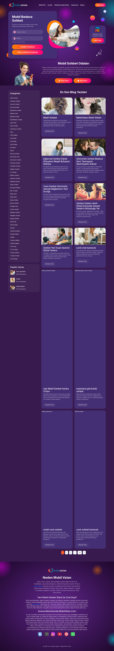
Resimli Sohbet (14, 218)
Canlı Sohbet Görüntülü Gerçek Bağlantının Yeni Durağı (55, 189)
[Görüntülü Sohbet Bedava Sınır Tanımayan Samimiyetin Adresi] (90, 147)
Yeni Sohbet (13, 259)
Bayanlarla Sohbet (15, 110)
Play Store (65, 81)
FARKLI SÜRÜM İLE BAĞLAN (27, 52)
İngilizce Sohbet (15, 169)
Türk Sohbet (14, 249)
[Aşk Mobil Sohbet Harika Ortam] (57, 327)
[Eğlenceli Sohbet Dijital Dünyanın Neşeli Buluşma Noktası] (57, 147)
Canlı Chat (13, 123)
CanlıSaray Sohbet (15, 129)
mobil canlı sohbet (52, 529)
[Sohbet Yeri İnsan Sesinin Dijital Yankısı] (57, 236)
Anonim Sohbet (14, 104)
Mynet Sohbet (14, 203)
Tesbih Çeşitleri (14, 243)
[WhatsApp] (72, 634)
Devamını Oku (49, 131)
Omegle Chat (14, 206)
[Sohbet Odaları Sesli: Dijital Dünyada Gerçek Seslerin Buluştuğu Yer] (90, 191)
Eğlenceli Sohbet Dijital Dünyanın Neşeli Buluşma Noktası (56, 161)
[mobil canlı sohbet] (57, 468)
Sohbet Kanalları (15, 231)
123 (80, 552)
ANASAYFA (42, 5)
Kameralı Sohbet (15, 178)
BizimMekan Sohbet (16, 119)
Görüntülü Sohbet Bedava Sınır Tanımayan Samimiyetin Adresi (89, 161)
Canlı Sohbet (14, 126)
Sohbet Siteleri (14, 234)
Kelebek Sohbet (15, 181)
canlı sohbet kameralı (87, 529)
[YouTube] (59, 634)
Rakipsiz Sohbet (15, 212)
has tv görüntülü (20, 271)
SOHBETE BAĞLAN (28, 47)
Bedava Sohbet (14, 116)
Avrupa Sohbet (14, 107)
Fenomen (13, 147)
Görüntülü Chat (14, 157)
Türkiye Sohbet (14, 256)
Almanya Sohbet (15, 101)
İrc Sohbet (13, 172)
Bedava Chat (14, 113)
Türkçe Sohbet (14, 252)
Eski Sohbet (13, 144)
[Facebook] (39, 634)
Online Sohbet (14, 209)
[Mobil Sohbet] (57, 106)
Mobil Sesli (13, 197)
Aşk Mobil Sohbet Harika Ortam (56, 390)
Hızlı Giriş (100, 5)
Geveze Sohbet (14, 153)
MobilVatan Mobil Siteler (61, 5)
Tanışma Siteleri (15, 240)
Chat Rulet (13, 138)
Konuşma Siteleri (15, 187)
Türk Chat (13, 246)
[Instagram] (53, 634)
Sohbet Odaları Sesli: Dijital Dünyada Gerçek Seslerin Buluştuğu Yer (88, 206)
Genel (12, 150)
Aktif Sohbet (14, 98)
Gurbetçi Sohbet (15, 163)
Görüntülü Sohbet (15, 160)
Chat (11, 132)
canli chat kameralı (86, 248)
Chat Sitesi (13, 141)
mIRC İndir (97, 40)
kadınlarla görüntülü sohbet (86, 390)
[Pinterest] (66, 634)
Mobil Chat (13, 194)
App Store (83, 81)
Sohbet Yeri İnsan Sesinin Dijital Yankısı (56, 249)
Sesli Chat (13, 221)
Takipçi (12, 237)
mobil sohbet (36, 604)
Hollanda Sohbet (15, 166)
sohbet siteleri (38, 586)
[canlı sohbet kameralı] (90, 468)
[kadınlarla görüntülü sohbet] (90, 327)
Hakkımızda (74, 5)
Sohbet (12, 228)
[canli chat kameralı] (90, 236)
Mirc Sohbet (14, 191)
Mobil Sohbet (14, 200)
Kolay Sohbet (14, 184)
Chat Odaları (14, 135)
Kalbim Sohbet (14, 175)
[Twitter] (46, 634)
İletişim (82, 5)
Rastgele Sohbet (15, 215)
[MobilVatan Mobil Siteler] (90, 106)
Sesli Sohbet (14, 225)
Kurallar (50, 5)
